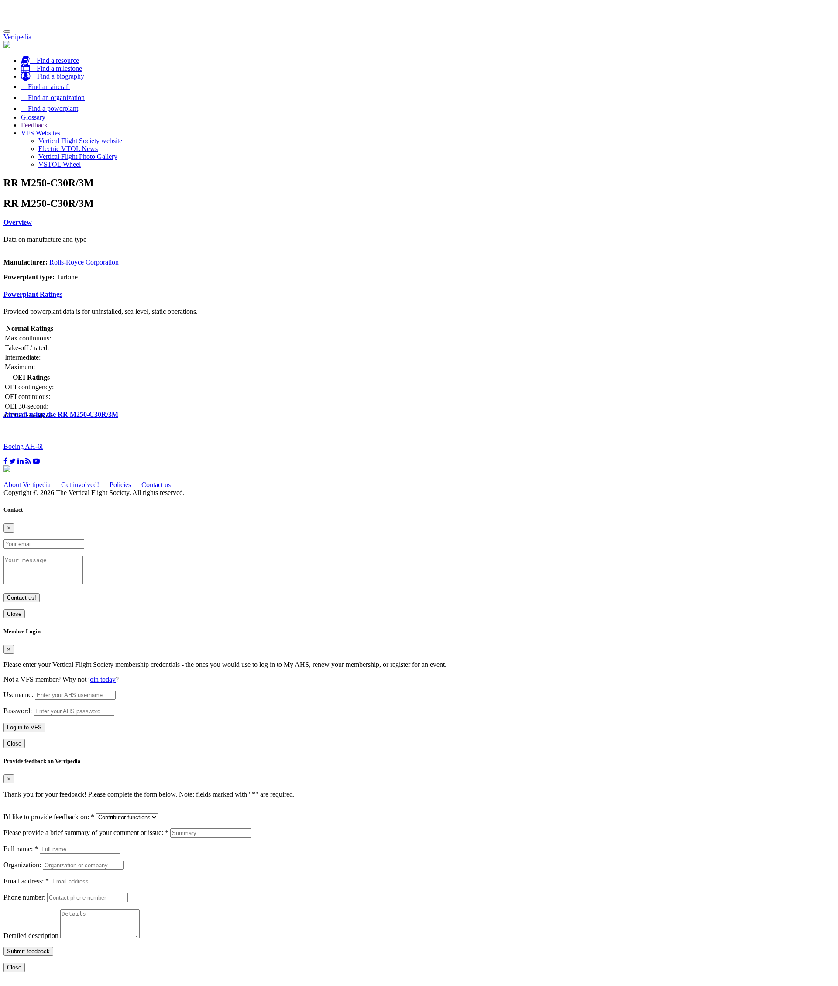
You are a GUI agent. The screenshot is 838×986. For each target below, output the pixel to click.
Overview (17, 222)
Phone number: (24, 897)
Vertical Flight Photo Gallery (77, 156)
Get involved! (80, 484)
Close (14, 614)
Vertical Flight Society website (80, 140)
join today (102, 679)
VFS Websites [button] (40, 133)
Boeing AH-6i (23, 446)
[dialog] (419, 688)
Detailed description (30, 935)
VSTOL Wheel (59, 164)
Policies (120, 484)
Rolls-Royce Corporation (84, 262)
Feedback (34, 125)
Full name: (20, 848)
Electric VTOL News (68, 148)
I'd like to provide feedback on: (48, 817)
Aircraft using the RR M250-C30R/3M (60, 414)
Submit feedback (28, 951)
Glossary (33, 117)
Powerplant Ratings (32, 294)
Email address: (26, 881)
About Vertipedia (27, 484)
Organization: (22, 865)
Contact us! (21, 597)
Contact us (156, 484)
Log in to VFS (24, 727)
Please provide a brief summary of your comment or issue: (85, 832)
